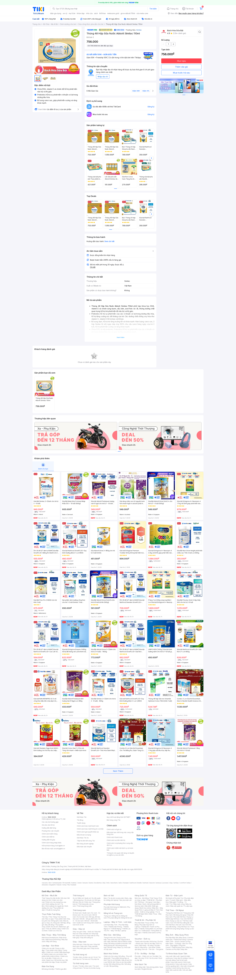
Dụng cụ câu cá (175, 921)
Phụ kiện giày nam (83, 948)
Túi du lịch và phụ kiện (116, 898)
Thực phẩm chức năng (54, 950)
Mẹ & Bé (148, 906)
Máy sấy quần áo (176, 906)
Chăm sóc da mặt (48, 948)
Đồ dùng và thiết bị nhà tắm (118, 943)
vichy (64, 885)
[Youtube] (173, 818)
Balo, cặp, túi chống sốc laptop (118, 899)
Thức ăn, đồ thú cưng (53, 929)
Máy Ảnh (184, 949)
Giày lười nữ (91, 935)
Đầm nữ (80, 898)
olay (170, 883)
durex (91, 883)
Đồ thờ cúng (112, 947)
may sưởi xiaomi (176, 962)
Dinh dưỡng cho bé (52, 904)
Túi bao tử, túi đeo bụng (91, 968)
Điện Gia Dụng (48, 966)
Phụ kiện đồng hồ (114, 918)
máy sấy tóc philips (181, 958)
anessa (158, 883)
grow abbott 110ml (128, 13)
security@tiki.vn (59, 849)
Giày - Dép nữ (79, 929)
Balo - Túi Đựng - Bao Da (179, 943)
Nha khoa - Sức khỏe (147, 947)
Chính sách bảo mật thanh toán (88, 826)
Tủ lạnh (172, 900)
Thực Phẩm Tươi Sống (51, 914)
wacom (152, 883)
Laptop (123, 931)
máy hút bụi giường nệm (179, 965)
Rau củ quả (49, 919)
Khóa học (153, 941)
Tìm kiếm (153, 9)
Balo (105, 898)
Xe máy (141, 958)
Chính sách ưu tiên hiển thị (116, 840)
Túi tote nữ (86, 959)
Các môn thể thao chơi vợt (179, 924)
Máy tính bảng (51, 941)
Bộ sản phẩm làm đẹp (55, 961)
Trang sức (107, 916)
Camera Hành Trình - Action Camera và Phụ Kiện (179, 941)
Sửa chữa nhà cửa (114, 939)
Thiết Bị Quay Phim (178, 947)
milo (108, 883)
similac (176, 883)
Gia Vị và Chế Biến (114, 960)
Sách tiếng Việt (140, 967)
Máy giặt (173, 902)
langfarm (52, 885)
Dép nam (84, 946)
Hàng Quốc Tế (141, 895)
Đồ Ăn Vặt (111, 962)
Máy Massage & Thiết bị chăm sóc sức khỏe (56, 953)
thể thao (102, 13)
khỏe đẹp (81, 13)
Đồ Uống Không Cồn (116, 964)
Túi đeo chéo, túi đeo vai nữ (82, 957)
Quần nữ (88, 898)
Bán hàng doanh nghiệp (85, 844)
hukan (59, 885)
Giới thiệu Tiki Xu (83, 838)
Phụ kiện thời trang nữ (111, 907)
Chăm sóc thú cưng (111, 956)
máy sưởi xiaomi (181, 964)
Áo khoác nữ (89, 900)
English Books (147, 969)
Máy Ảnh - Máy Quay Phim (177, 935)
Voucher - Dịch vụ (142, 939)
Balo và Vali (109, 895)
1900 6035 (51, 872)
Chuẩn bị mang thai (53, 910)
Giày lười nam (77, 944)
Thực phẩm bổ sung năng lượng (180, 928)
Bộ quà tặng (114, 966)
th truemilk (66, 883)
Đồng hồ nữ (116, 916)
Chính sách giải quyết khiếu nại (88, 832)
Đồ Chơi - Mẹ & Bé (49, 895)
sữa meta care (142, 13)
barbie (74, 883)
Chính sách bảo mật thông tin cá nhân (90, 829)
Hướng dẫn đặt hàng (49, 828)
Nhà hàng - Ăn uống (146, 945)
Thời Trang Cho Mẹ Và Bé (51, 898)
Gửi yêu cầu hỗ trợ (48, 825)
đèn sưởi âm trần (176, 970)
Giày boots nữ (81, 935)
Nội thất (114, 941)
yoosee (165, 883)
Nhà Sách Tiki (141, 964)
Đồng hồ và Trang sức (113, 913)
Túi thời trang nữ (80, 954)
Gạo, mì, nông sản (53, 923)
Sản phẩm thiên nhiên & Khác (54, 955)
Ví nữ (95, 957)
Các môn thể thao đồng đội (179, 923)
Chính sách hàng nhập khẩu (51, 843)
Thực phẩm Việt (60, 919)
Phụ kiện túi (95, 959)
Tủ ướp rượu (188, 906)
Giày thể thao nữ (183, 927)
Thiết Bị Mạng (116, 929)
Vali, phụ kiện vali (125, 900)
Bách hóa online (145, 908)
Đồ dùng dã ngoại (180, 915)
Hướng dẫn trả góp (48, 840)
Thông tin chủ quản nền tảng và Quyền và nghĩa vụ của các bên (120, 854)
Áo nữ (75, 898)
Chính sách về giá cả (114, 829)
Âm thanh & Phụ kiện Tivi (174, 898)
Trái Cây (45, 917)
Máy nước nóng (179, 904)
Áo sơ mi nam (86, 915)
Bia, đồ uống (49, 925)
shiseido (45, 885)
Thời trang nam (79, 910)
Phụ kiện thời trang (112, 904)
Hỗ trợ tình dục (59, 960)
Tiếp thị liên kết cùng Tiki (86, 841)
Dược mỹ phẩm (61, 962)
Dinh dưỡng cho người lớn (55, 906)
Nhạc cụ (120, 947)
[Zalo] (178, 818)
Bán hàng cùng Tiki (113, 820)
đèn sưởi (176, 956)
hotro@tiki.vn (60, 846)
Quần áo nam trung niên (85, 923)
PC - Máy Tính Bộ (113, 931)
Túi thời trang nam (80, 963)
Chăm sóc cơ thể (52, 952)
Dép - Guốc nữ (88, 932)
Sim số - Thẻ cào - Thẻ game (152, 949)
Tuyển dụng (81, 823)
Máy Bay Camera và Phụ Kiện (179, 948)
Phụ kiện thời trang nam (117, 908)
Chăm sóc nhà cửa (55, 931)
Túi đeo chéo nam (85, 966)
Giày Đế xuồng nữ (86, 937)
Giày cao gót (77, 932)
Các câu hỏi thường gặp (50, 822)
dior (50, 883)
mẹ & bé (72, 13)
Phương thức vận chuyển (50, 831)
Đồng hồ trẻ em (126, 918)
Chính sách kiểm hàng (49, 834)
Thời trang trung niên (84, 906)
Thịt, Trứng (53, 917)
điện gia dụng (55, 13)
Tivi (171, 904)
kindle (139, 883)
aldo (120, 883)
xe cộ (65, 13)
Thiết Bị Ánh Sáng (179, 939)
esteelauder (57, 883)
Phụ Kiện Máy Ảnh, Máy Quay (176, 937)
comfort (183, 883)
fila (68, 885)
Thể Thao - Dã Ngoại (175, 910)
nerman (145, 883)
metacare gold (113, 13)
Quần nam (86, 913)
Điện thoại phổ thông (53, 939)
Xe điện (155, 956)
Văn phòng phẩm (153, 967)
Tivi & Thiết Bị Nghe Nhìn (147, 913)
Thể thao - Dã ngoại (145, 902)
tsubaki (73, 885)
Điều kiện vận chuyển (84, 847)
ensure (85, 883)
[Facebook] (168, 818)
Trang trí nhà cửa (110, 937)
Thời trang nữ (78, 895)
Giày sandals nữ (85, 934)
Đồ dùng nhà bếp (48, 969)
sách (96, 13)
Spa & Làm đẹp (149, 943)
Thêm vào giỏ (181, 67)
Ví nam (75, 966)
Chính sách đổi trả (48, 837)
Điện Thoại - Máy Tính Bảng (54, 935)
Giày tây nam (88, 944)
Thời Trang (154, 898)
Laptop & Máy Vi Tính (151, 910)
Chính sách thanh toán (114, 837)
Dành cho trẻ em (52, 927)
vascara (44, 883)
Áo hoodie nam (82, 917)
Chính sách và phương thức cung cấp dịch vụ (120, 844)
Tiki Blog (80, 820)
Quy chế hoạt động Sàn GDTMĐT (118, 817)
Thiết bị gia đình (60, 969)
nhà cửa (89, 13)
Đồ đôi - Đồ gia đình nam (88, 919)
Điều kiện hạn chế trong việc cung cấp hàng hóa (120, 833)
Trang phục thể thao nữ (174, 913)
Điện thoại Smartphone (50, 937)
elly (104, 883)
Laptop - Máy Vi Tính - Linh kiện (118, 922)
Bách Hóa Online (111, 953)
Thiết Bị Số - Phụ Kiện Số (145, 920)
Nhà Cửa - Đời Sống (112, 935)
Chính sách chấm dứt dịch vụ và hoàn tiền (120, 849)
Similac (139, 30)
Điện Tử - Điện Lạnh (174, 895)
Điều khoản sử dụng (84, 835)
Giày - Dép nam (79, 942)
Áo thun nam (77, 913)
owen (79, 883)
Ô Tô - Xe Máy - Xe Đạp (145, 953)
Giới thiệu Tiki (81, 817)
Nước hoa (49, 960)
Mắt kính (123, 907)
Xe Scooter (154, 958)
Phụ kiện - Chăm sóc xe (143, 956)
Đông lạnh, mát (56, 921)
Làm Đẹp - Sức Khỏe (50, 946)
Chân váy (87, 902)
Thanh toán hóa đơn (142, 941)
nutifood (133, 883)
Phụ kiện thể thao (180, 917)
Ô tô (146, 958)
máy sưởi (169, 956)
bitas (189, 883)
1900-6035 (52, 817)
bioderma (97, 883)
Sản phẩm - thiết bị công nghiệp (149, 911)
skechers (114, 883)
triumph (126, 883)
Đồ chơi (63, 898)
